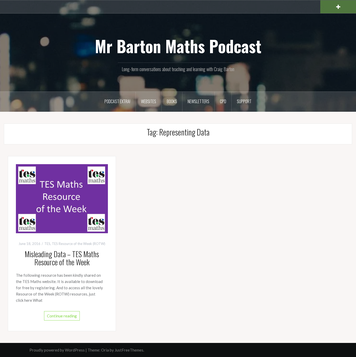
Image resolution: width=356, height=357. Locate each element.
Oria (105, 350)
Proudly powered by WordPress (57, 350)
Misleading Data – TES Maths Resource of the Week (62, 258)
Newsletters (198, 101)
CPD (223, 101)
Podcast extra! (117, 101)
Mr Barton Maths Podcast (178, 46)
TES (47, 244)
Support (244, 101)
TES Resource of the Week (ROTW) (78, 244)
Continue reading (62, 315)
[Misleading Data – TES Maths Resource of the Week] (62, 198)
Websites (148, 101)
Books (172, 101)
